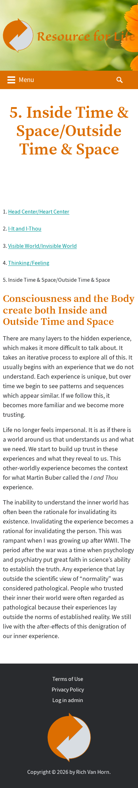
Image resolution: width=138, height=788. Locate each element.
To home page (69, 737)
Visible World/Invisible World (42, 246)
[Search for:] (126, 79)
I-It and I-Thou (24, 228)
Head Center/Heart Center (38, 211)
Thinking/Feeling (28, 263)
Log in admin (67, 700)
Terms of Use (67, 679)
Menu (26, 79)
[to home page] (69, 35)
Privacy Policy (68, 689)
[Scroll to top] (126, 766)
